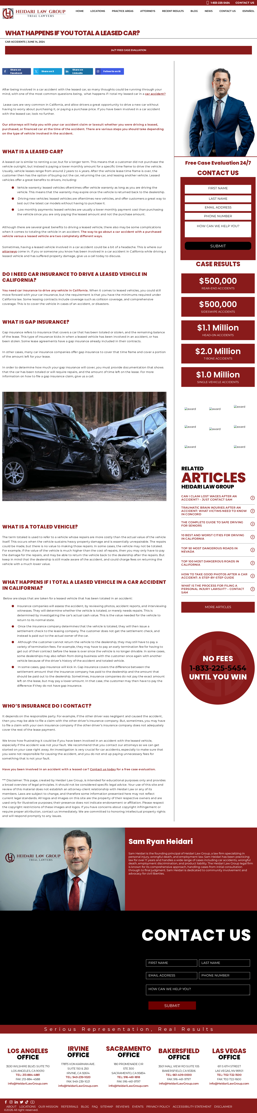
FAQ (95, 1106)
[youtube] (32, 1103)
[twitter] (21, 1102)
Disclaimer (223, 1106)
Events (138, 1106)
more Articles (218, 607)
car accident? (155, 93)
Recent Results (173, 11)
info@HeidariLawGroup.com (28, 1083)
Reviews (122, 1106)
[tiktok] (26, 1102)
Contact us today (103, 769)
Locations (97, 11)
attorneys (9, 251)
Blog (194, 11)
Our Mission (48, 1106)
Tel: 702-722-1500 (229, 1075)
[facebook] (6, 1102)
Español (248, 11)
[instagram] (11, 1102)
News (209, 11)
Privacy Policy (158, 1106)
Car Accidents (15, 41)
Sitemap (106, 1106)
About (11, 1106)
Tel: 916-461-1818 (128, 1077)
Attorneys (147, 11)
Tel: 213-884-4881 (28, 1075)
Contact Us (245, 2)
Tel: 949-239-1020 (78, 1077)
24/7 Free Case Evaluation (128, 50)
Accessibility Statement (192, 1106)
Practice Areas (122, 11)
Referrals (69, 1106)
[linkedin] (16, 1102)
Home (80, 11)
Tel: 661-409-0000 (179, 1075)
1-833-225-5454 (218, 668)
